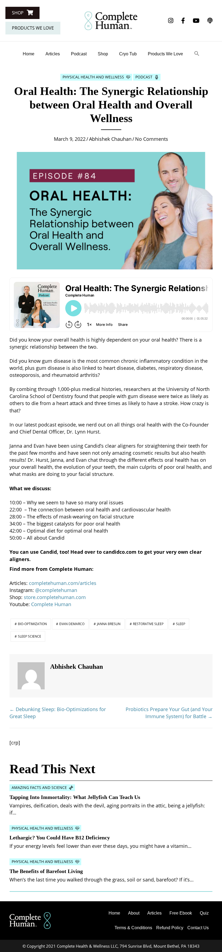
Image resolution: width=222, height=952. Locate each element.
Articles (52, 54)
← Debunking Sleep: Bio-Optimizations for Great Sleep (57, 712)
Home (28, 54)
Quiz (204, 913)
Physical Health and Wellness (93, 76)
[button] (22, 13)
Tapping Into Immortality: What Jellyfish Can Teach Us (74, 797)
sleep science (29, 636)
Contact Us (198, 927)
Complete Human (52, 604)
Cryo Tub (128, 54)
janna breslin (108, 624)
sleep (180, 624)
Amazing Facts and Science (39, 787)
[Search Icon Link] (197, 54)
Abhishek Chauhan (110, 139)
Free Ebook (180, 913)
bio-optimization (32, 624)
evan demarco (71, 624)
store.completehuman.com (55, 597)
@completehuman (56, 590)
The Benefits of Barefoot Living (46, 871)
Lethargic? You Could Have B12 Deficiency (59, 837)
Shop (103, 54)
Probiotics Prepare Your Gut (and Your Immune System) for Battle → (169, 712)
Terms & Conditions (133, 927)
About (133, 913)
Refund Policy (169, 927)
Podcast (79, 54)
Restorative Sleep (148, 624)
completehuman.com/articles (62, 583)
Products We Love (165, 54)
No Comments (151, 139)
